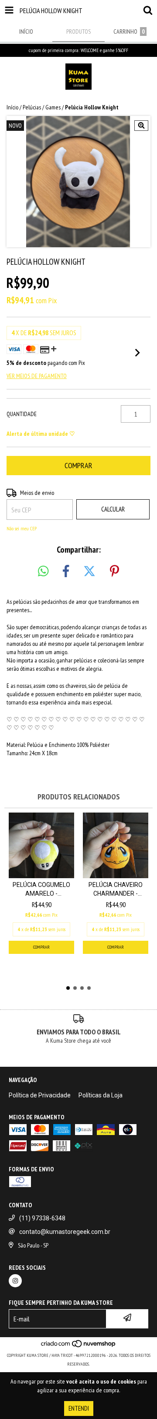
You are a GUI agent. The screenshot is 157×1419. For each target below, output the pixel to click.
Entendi (78, 1408)
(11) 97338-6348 (42, 1218)
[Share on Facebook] (66, 571)
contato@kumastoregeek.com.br (64, 1231)
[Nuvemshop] (79, 1346)
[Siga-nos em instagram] (15, 1280)
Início (12, 107)
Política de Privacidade (40, 1095)
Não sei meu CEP (22, 528)
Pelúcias (32, 107)
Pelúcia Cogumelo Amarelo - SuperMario (41, 889)
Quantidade (22, 414)
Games (53, 107)
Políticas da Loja (100, 1095)
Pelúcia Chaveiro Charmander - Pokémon (116, 889)
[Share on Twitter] (89, 571)
